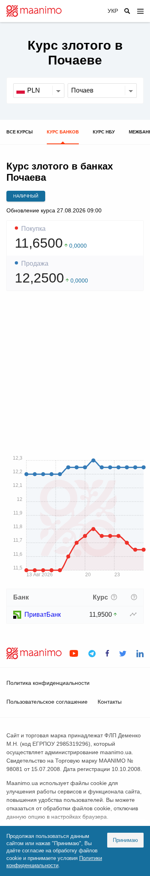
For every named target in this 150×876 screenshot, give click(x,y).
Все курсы (19, 131)
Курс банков (63, 131)
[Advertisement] (75, 372)
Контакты (110, 701)
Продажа (34, 263)
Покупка (33, 229)
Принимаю (125, 840)
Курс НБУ (104, 131)
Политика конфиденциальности (48, 683)
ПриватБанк (42, 614)
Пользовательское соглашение (47, 701)
